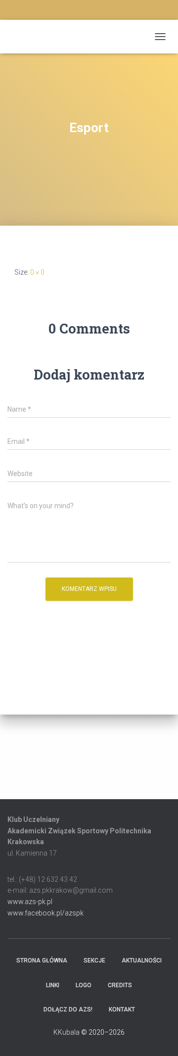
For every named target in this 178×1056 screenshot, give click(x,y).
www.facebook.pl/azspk (45, 913)
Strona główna (41, 960)
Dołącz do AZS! (68, 1009)
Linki (52, 985)
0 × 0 (37, 272)
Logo (83, 985)
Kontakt (122, 1009)
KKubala (66, 1032)
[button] (14, 762)
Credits (120, 985)
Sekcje (94, 960)
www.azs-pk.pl (29, 902)
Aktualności (142, 960)
